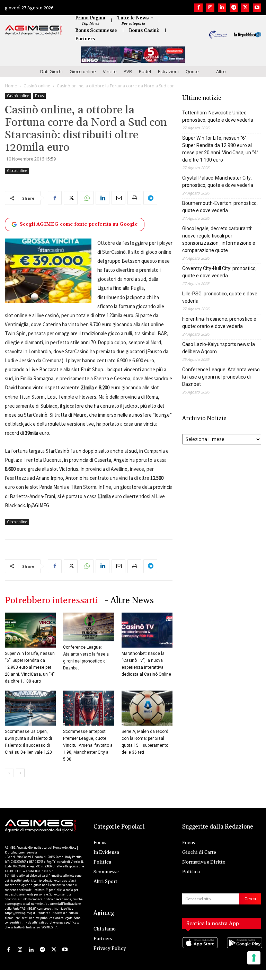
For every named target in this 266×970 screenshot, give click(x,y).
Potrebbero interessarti (51, 600)
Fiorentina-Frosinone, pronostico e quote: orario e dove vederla (219, 322)
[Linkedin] (222, 7)
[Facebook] (198, 7)
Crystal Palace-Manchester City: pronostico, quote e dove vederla (217, 181)
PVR (128, 71)
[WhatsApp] (87, 198)
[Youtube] (257, 7)
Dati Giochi (51, 71)
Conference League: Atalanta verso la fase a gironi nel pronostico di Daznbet (221, 377)
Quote (192, 71)
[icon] (199, 949)
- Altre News (129, 600)
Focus (39, 95)
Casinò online (37, 86)
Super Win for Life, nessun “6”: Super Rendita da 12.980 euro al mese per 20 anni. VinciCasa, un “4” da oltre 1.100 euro (30, 667)
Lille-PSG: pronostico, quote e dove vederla (219, 297)
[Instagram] (210, 7)
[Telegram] (234, 7)
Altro (221, 71)
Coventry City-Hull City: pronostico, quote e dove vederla (219, 272)
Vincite (110, 71)
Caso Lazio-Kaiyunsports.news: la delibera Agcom (218, 347)
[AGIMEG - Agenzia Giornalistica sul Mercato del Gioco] (33, 30)
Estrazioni (168, 71)
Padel (145, 71)
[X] (245, 7)
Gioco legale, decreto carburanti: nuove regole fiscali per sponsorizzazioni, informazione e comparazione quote (218, 239)
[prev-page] (9, 773)
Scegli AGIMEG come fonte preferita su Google (79, 224)
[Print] (134, 198)
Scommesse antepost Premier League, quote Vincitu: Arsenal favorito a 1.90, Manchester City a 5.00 (88, 745)
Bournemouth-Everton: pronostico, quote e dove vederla (220, 206)
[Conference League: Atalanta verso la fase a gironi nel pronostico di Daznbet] (88, 627)
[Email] (118, 198)
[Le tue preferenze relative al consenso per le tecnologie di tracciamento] (253, 957)
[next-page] (20, 773)
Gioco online (83, 71)
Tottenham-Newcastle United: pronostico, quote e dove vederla (217, 116)
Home (11, 86)
